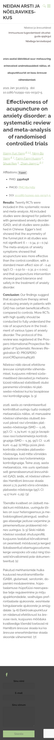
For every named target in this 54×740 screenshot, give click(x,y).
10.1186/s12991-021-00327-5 (33, 195)
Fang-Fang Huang (28, 158)
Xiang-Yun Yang (14, 153)
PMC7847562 (27, 187)
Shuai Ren (10, 163)
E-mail (18, 693)
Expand (22, 173)
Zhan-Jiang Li (29, 163)
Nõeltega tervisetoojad (38, 41)
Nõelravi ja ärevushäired (37, 27)
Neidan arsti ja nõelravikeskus (21, 11)
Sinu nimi (19, 681)
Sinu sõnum (19, 705)
